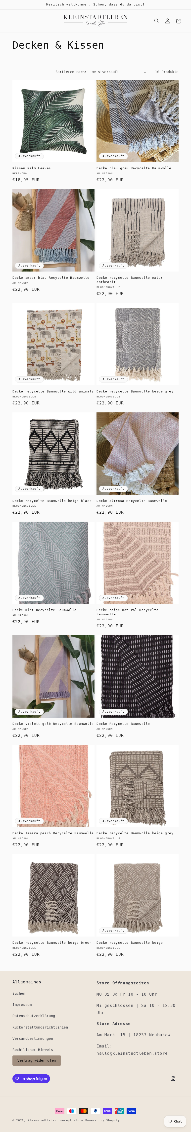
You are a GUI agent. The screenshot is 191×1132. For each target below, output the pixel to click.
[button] (10, 20)
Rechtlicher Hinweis (32, 1050)
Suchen (18, 993)
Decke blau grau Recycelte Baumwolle (133, 168)
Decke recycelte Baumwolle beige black (52, 501)
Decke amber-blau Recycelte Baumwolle (51, 278)
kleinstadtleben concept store (55, 1120)
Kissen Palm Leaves (31, 168)
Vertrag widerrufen (36, 1060)
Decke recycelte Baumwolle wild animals (53, 391)
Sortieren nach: (71, 72)
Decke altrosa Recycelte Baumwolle (131, 501)
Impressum (22, 1005)
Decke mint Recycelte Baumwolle (44, 610)
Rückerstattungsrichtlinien (40, 1027)
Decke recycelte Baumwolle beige (129, 942)
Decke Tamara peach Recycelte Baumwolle (53, 833)
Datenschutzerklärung (33, 1016)
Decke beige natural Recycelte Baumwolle (127, 612)
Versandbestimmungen (32, 1038)
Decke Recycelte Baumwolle (123, 724)
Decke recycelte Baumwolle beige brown (52, 942)
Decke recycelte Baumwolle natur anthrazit (129, 280)
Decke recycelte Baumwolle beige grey (135, 391)
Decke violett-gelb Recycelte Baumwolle (53, 724)
